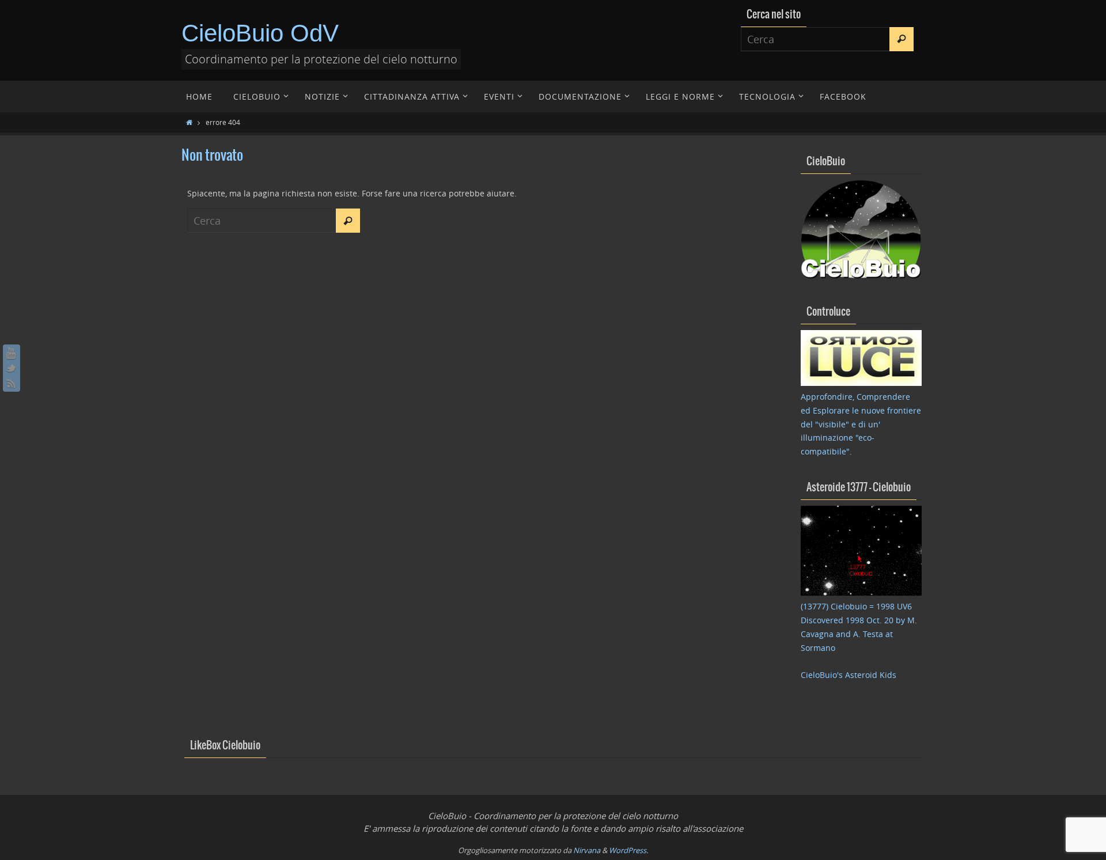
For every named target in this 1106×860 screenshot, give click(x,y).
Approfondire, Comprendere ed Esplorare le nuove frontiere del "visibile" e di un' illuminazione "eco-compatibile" (861, 424)
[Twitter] (11, 368)
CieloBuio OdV (260, 33)
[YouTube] (11, 353)
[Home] (189, 122)
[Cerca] (901, 39)
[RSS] (11, 383)
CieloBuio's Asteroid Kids (848, 674)
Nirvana (586, 850)
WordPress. (628, 850)
